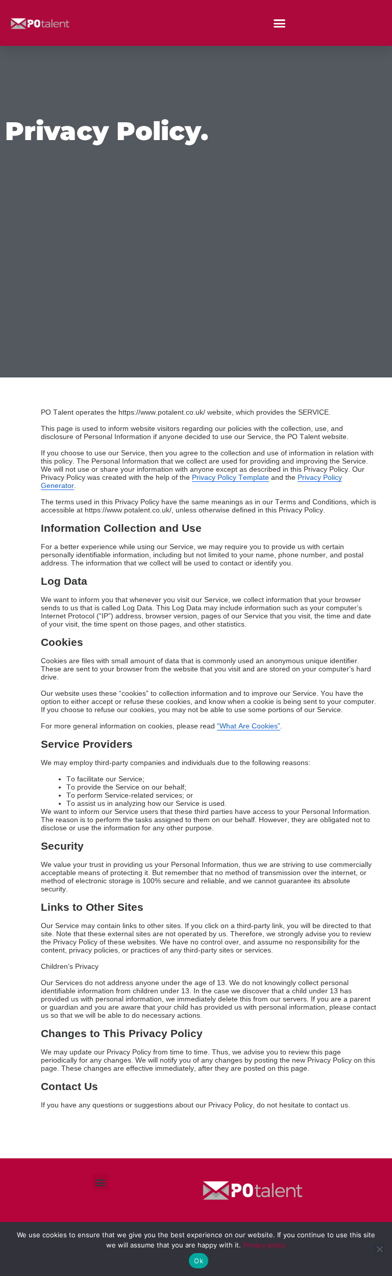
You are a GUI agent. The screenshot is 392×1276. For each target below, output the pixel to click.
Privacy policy (264, 1245)
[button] (279, 23)
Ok (198, 1261)
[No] (379, 1249)
